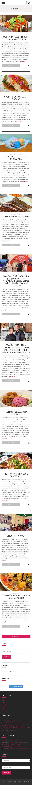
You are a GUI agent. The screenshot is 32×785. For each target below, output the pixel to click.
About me (4, 708)
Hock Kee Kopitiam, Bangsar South (14, 740)
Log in (16, 782)
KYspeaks (4, 740)
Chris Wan (10, 781)
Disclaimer (4, 710)
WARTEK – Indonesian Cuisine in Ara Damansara (16, 596)
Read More (11, 65)
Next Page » (16, 636)
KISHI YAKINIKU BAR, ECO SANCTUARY (16, 475)
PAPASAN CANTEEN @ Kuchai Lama (15, 746)
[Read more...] (23, 61)
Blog (3, 702)
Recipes (3, 706)
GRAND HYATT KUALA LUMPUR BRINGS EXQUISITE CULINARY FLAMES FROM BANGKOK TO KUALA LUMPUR (16, 348)
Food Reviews (4, 704)
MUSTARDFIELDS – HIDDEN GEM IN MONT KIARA (16, 38)
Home (3, 700)
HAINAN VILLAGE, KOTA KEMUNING (16, 413)
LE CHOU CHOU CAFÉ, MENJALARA (16, 157)
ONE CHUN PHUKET (16, 536)
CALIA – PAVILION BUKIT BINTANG (16, 98)
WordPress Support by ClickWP (22, 781)
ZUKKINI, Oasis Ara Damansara (14, 744)
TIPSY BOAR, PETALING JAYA (16, 216)
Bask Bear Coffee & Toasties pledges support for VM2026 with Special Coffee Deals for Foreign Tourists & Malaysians (16, 281)
